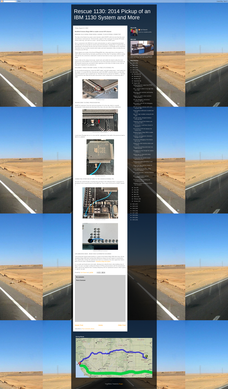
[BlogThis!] (99, 272)
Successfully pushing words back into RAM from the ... (143, 147)
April (135, 194)
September (137, 81)
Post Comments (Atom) (88, 328)
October (136, 78)
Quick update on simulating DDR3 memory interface (142, 169)
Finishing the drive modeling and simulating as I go (141, 180)
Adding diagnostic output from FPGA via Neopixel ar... (142, 85)
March (135, 196)
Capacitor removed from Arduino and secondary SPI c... (142, 122)
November (136, 76)
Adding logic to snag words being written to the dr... (141, 155)
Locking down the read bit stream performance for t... (141, 158)
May (135, 192)
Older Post (122, 325)
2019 (133, 208)
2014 (133, 219)
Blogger (121, 384)
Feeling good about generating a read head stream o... (142, 162)
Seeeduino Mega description (103, 261)
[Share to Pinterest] (104, 272)
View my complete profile (144, 32)
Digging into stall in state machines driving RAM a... (142, 96)
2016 (133, 215)
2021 (133, 204)
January (136, 201)
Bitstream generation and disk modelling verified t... (141, 176)
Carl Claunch (143, 29)
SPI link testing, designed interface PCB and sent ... (142, 118)
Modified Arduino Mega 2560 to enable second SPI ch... (143, 133)
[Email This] (98, 272)
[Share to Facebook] (103, 272)
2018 (133, 210)
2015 (133, 217)
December (136, 74)
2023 (133, 70)
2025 (133, 65)
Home (100, 325)
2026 (133, 63)
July (135, 187)
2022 (133, 72)
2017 (133, 213)
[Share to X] (101, 272)
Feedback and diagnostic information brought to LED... (142, 136)
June (135, 190)
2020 (133, 206)
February (136, 199)
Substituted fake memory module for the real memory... (142, 166)
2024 (133, 67)
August (136, 83)
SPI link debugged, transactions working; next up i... (141, 100)
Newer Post (79, 325)
